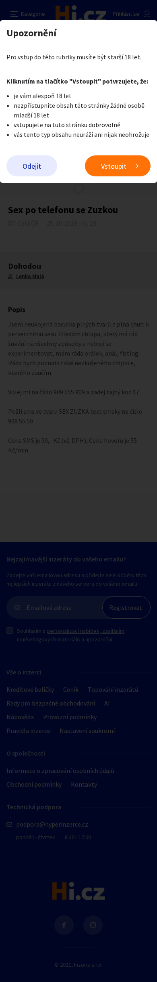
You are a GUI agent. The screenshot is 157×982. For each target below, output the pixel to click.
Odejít (32, 166)
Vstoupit (113, 166)
